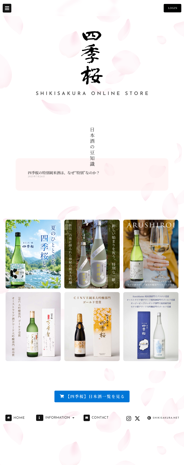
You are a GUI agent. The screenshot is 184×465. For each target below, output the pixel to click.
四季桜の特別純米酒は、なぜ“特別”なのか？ (64, 172)
